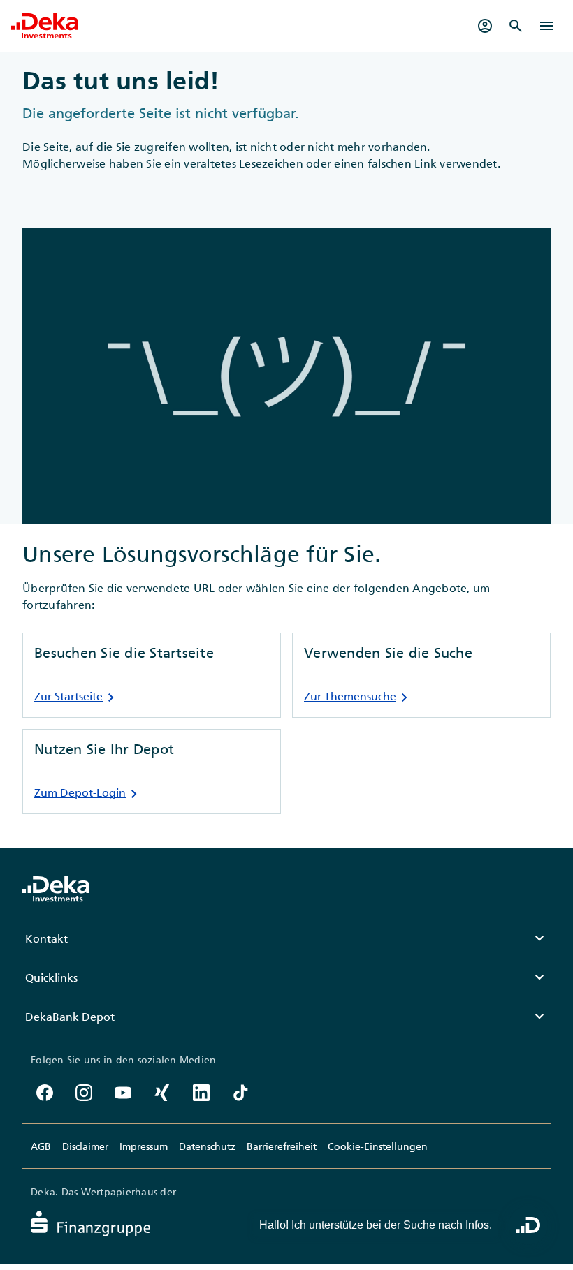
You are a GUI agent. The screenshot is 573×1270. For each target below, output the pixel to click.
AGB (41, 1146)
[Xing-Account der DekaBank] (162, 1093)
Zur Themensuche (358, 697)
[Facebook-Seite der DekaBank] (45, 1093)
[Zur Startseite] (44, 25)
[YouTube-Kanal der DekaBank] (123, 1093)
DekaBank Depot (286, 1016)
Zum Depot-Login (88, 793)
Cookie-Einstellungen (378, 1146)
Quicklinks (286, 977)
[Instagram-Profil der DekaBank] (84, 1093)
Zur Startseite (76, 697)
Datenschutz (207, 1146)
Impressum (143, 1146)
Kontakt (286, 938)
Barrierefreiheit (282, 1146)
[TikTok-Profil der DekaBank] (240, 1093)
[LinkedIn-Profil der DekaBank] (201, 1093)
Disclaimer (85, 1146)
